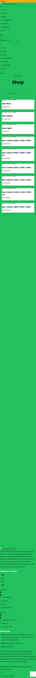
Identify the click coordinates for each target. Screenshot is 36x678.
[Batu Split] (18, 125)
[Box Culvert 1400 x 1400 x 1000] (18, 176)
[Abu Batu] (18, 100)
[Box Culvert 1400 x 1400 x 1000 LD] (18, 189)
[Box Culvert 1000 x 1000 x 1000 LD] (18, 149)
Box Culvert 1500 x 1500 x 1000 (16, 207)
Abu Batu (6, 104)
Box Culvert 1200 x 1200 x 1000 (16, 167)
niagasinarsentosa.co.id (24, 667)
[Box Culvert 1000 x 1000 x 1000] (18, 137)
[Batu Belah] (18, 112)
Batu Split (7, 128)
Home (16, 76)
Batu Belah (7, 116)
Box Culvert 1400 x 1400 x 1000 (16, 180)
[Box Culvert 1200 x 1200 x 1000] (18, 164)
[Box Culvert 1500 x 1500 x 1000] (18, 203)
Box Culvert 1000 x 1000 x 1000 (16, 140)
